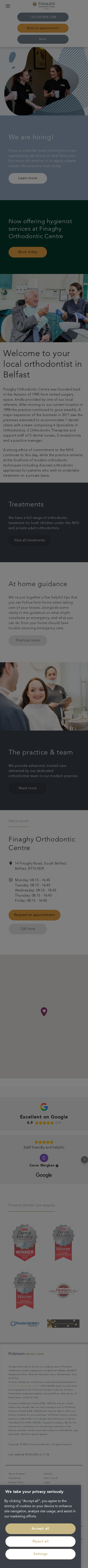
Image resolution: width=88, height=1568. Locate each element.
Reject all (40, 1541)
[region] (40, 1526)
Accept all (40, 1528)
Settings (40, 1554)
